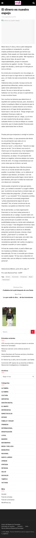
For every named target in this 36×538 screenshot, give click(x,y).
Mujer (30, 277)
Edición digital (7, 403)
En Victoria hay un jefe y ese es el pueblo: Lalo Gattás (17, 360)
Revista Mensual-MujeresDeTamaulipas (12, 528)
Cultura (4, 395)
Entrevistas (6, 410)
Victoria (4, 483)
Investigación (6, 432)
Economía (15, 277)
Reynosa (4, 468)
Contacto (19, 526)
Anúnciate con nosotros (8, 526)
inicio (26, 526)
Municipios (5, 450)
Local (3, 435)
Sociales (4, 475)
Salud (3, 472)
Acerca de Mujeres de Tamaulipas (10, 524)
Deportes (5, 399)
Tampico (4, 479)
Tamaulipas (5, 279)
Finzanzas (24, 277)
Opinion (4, 461)
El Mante (4, 406)
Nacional (5, 453)
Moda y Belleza (7, 446)
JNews (7, 531)
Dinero (8, 277)
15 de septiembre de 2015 (8, 17)
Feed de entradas (6, 497)
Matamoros (5, 443)
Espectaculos (6, 413)
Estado (4, 417)
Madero (4, 439)
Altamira (4, 388)
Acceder (3, 494)
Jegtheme (5, 533)
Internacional (7, 428)
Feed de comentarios (7, 500)
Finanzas (4, 424)
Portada (4, 464)
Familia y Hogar (7, 421)
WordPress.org (6, 502)
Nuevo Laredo (6, 457)
